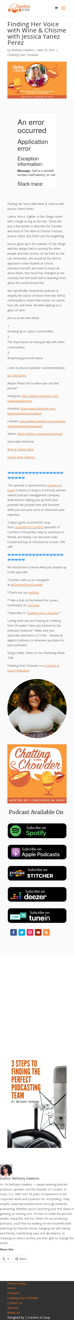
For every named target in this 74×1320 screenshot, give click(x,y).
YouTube (33, 605)
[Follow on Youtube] (38, 932)
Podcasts (13, 1293)
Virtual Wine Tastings (21, 457)
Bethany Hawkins (22, 50)
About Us (13, 1312)
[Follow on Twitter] (21, 932)
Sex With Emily (16, 375)
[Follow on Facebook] (13, 932)
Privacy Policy (16, 1283)
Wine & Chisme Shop (20, 449)
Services (12, 1308)
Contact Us (14, 1303)
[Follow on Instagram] (30, 932)
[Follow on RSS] (46, 932)
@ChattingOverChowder (27, 585)
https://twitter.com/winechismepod (39, 434)
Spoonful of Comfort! (29, 527)
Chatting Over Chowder (22, 55)
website (34, 592)
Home (11, 1288)
